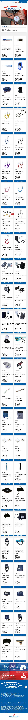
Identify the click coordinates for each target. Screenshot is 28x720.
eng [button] (13, 2)
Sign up (17, 2)
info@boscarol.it (7, 699)
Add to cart (7, 59)
